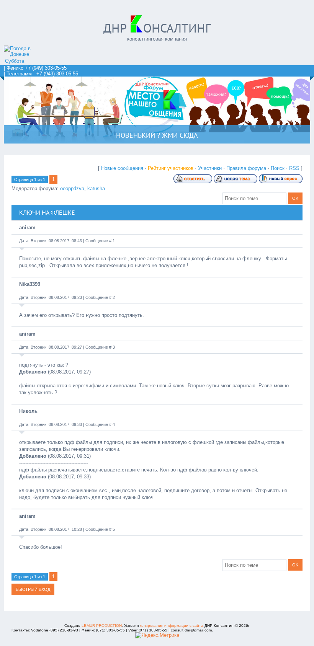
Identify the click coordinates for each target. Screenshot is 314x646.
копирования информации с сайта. (172, 625)
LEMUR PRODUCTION (102, 625)
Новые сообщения (122, 168)
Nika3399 (29, 284)
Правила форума (246, 168)
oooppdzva (72, 188)
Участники (210, 168)
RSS (294, 168)
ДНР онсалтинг (157, 28)
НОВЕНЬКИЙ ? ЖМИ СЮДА (157, 135)
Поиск (278, 168)
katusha (96, 188)
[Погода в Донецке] (25, 54)
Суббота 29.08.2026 (17, 64)
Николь (28, 411)
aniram (27, 227)
